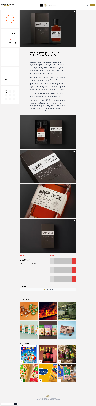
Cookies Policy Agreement (45, 399)
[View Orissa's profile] (59, 361)
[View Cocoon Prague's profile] (21, 380)
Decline (12, 404)
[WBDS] (6, 91)
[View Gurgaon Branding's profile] (59, 380)
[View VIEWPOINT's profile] (40, 380)
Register (92, 5)
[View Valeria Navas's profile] (40, 361)
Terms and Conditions (52, 399)
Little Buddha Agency (27, 256)
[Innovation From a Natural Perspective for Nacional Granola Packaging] (67, 330)
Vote (74, 258)
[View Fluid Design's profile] (21, 361)
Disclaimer (58, 399)
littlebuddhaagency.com (10, 39)
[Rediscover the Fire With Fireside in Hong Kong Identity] (48, 311)
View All (73, 299)
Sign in (88, 5)
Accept (16, 404)
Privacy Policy (38, 399)
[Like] (74, 12)
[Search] (85, 5)
